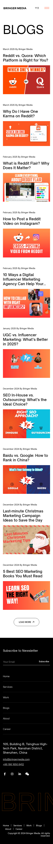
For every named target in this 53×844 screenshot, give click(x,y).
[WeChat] (27, 773)
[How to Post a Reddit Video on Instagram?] (26, 234)
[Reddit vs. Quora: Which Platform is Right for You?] (26, 71)
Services (8, 686)
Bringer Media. (33, 833)
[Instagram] (12, 773)
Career (7, 729)
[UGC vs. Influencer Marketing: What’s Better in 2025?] (26, 352)
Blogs (6, 707)
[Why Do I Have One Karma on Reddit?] (26, 125)
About (6, 718)
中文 (37, 8)
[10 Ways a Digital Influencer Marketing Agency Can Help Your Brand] (26, 292)
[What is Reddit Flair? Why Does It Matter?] (26, 179)
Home (6, 676)
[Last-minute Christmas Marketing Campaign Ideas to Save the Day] (26, 528)
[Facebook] (4, 773)
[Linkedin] (19, 773)
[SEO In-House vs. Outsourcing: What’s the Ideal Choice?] (26, 412)
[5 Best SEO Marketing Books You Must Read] (26, 587)
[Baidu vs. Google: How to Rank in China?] (26, 471)
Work (6, 697)
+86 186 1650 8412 (13, 764)
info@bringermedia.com (16, 759)
